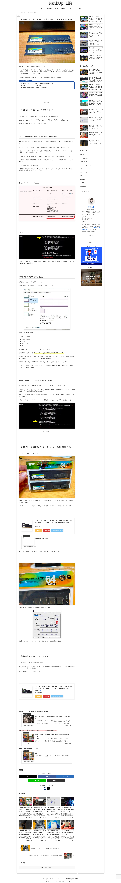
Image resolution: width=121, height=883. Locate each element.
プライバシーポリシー (59, 878)
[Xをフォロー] (48, 788)
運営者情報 (68, 878)
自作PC (21, 770)
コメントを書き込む (46, 867)
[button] (56, 780)
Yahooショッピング (57, 530)
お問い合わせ (75, 878)
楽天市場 (47, 530)
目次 (45, 102)
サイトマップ (50, 878)
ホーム (44, 878)
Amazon (38, 530)
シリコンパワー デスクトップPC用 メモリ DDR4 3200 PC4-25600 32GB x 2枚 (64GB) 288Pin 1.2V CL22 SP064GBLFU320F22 (53, 522)
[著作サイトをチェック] (45, 788)
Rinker (40, 524)
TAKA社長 (91, 207)
